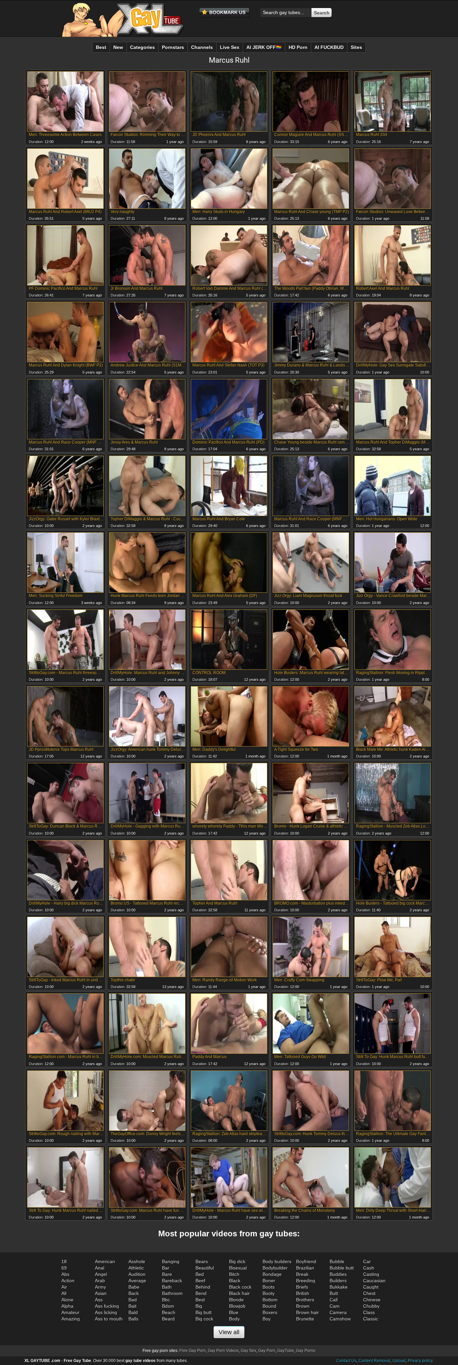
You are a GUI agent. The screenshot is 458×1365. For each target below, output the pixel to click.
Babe (133, 1287)
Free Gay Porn (192, 1350)
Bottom (270, 1299)
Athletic (136, 1267)
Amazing (70, 1318)
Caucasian (374, 1280)
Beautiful (204, 1267)
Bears (201, 1261)
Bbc (166, 1299)
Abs (65, 1274)
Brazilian (305, 1267)
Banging (170, 1261)
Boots (269, 1287)
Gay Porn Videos (223, 1350)
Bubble (337, 1261)
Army (100, 1287)
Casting (371, 1274)
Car (367, 1261)
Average (137, 1280)
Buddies (338, 1274)
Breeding (305, 1280)
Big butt (203, 1312)
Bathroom (172, 1293)
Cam (335, 1306)
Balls (133, 1318)
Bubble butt (342, 1267)
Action (67, 1280)
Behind (202, 1287)
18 (64, 1261)
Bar (165, 1267)
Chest (369, 1293)
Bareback (172, 1280)
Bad (132, 1299)
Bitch (234, 1274)
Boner (269, 1280)
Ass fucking (107, 1306)
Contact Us (346, 1360)
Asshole (136, 1261)
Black (234, 1280)
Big (198, 1306)
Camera (338, 1312)
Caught (371, 1287)
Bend (201, 1293)
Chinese (372, 1299)
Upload (399, 1360)
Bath (167, 1287)
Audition (137, 1274)
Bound (269, 1306)
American (105, 1261)
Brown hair (307, 1312)
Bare (167, 1274)
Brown (302, 1306)
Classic (370, 1318)
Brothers (305, 1299)
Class (369, 1312)
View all (229, 1332)
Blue (233, 1312)
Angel (101, 1274)
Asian (101, 1293)
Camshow (340, 1318)
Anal (99, 1267)
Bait (132, 1306)
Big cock (204, 1318)
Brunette (305, 1318)
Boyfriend (306, 1261)
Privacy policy (420, 1360)
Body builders (277, 1261)
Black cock (240, 1287)
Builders (338, 1280)
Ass (99, 1299)
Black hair (239, 1293)
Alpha (67, 1306)
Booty (269, 1293)
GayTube (285, 1350)
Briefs (302, 1287)
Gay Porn (266, 1350)
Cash (368, 1267)
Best (200, 1299)
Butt (334, 1293)
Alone (67, 1299)
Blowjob (237, 1306)
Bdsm (168, 1306)
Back (133, 1293)
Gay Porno (306, 1350)
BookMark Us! (224, 12)
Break (302, 1274)
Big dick (237, 1261)
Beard (168, 1318)
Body (234, 1318)
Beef (200, 1280)
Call (334, 1299)
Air (64, 1287)
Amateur (70, 1312)
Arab (100, 1280)
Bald (133, 1312)
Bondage (272, 1274)
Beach (168, 1312)
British (302, 1293)
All (63, 1293)
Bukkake (339, 1287)
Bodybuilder (275, 1267)
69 (64, 1267)
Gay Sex (248, 1350)
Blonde (236, 1299)
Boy (267, 1318)
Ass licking (106, 1312)
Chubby (371, 1306)
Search (322, 12)
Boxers (270, 1312)
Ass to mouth (109, 1318)
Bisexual (238, 1267)
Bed (199, 1274)
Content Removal (374, 1360)
